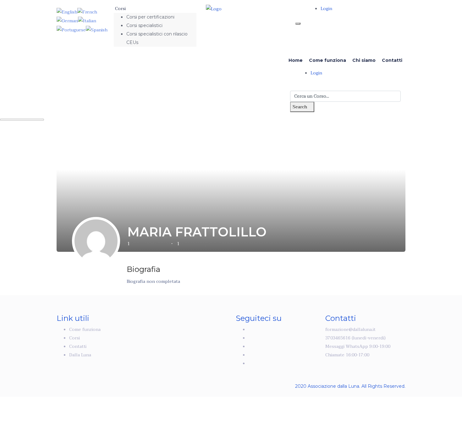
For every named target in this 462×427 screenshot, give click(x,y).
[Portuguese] (71, 29)
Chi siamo (364, 60)
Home (296, 60)
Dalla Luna (80, 355)
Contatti (392, 60)
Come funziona (327, 60)
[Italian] (87, 20)
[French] (87, 11)
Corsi (121, 8)
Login (326, 8)
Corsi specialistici (144, 25)
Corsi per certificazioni (150, 17)
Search (300, 107)
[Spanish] (96, 29)
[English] (67, 11)
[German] (67, 20)
